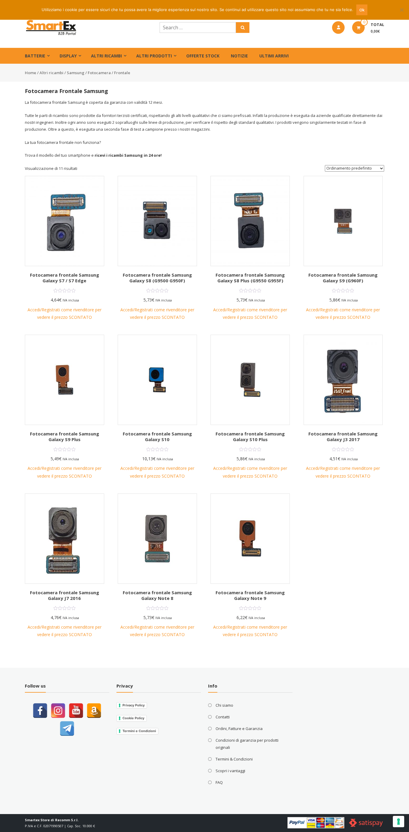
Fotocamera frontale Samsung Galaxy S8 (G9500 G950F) (157, 278)
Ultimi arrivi (274, 56)
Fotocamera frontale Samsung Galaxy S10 (157, 437)
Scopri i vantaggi (230, 770)
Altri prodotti (154, 56)
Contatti (223, 717)
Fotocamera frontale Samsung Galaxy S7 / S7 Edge (64, 278)
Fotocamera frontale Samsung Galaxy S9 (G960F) (343, 278)
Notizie (239, 56)
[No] (402, 10)
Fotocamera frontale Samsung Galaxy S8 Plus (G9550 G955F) (250, 278)
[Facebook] (40, 710)
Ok (361, 10)
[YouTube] (76, 710)
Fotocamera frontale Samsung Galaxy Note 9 (250, 595)
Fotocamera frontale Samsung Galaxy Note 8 (157, 595)
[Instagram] (58, 710)
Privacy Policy (133, 705)
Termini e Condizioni (139, 731)
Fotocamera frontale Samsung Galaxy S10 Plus (250, 437)
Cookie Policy (133, 718)
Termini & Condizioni (234, 759)
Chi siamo (224, 705)
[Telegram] (67, 728)
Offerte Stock (202, 56)
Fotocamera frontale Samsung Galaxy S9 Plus (64, 437)
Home (30, 72)
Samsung (75, 72)
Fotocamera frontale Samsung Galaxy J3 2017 (343, 437)
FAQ (219, 782)
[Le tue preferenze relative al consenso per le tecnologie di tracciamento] (398, 821)
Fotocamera (99, 72)
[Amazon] (94, 710)
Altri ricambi (106, 56)
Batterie (35, 56)
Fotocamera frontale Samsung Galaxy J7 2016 (64, 595)
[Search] (242, 27)
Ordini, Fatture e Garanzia (239, 728)
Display (68, 56)
